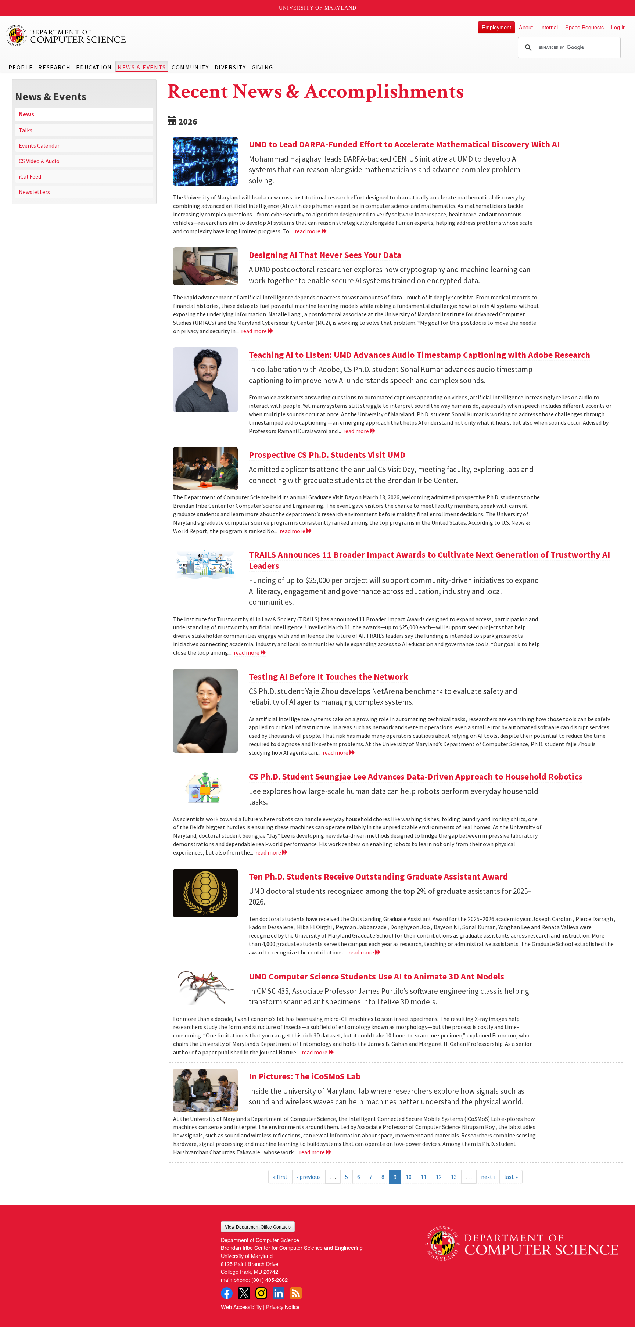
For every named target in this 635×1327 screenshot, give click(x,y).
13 (454, 1176)
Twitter (244, 1293)
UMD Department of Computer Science (66, 35)
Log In (618, 27)
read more (308, 231)
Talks (25, 130)
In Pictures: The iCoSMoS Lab (304, 1076)
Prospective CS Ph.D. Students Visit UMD (327, 454)
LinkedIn (278, 1293)
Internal (549, 27)
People (20, 67)
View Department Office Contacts (258, 1226)
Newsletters (34, 191)
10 (409, 1176)
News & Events (142, 67)
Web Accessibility (241, 1306)
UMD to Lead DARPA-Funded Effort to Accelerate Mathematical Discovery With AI (404, 144)
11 (424, 1176)
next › (488, 1176)
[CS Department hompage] (521, 1241)
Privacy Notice (282, 1306)
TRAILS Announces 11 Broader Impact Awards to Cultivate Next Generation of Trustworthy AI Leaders (429, 560)
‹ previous (309, 1176)
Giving (262, 67)
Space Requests (584, 27)
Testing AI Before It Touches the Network (328, 676)
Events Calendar (39, 145)
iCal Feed (30, 176)
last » (511, 1176)
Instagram (261, 1293)
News (26, 114)
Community (190, 67)
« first (280, 1176)
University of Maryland (317, 8)
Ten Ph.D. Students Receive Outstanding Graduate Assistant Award (378, 876)
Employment (496, 27)
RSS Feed (296, 1293)
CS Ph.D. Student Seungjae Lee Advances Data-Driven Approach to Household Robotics (415, 776)
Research (54, 67)
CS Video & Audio (39, 161)
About (526, 27)
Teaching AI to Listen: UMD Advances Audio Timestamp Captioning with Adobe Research (419, 354)
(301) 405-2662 (269, 1279)
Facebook (227, 1293)
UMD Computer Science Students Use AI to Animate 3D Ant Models (376, 976)
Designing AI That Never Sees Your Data (325, 254)
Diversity (230, 67)
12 (439, 1176)
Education (94, 67)
